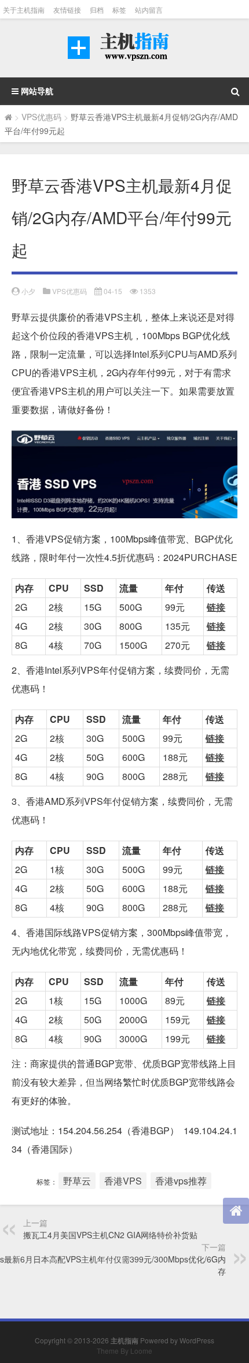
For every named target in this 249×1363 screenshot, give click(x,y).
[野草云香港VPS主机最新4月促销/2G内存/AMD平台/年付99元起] (124, 474)
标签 (119, 9)
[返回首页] (236, 1211)
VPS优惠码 (41, 116)
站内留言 (149, 9)
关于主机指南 (24, 9)
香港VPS (123, 1180)
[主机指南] (124, 48)
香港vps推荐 (181, 1180)
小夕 (28, 291)
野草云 (77, 1180)
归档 (97, 9)
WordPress (197, 1340)
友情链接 (67, 9)
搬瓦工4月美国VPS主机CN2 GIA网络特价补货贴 (110, 1235)
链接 (216, 607)
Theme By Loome (124, 1350)
